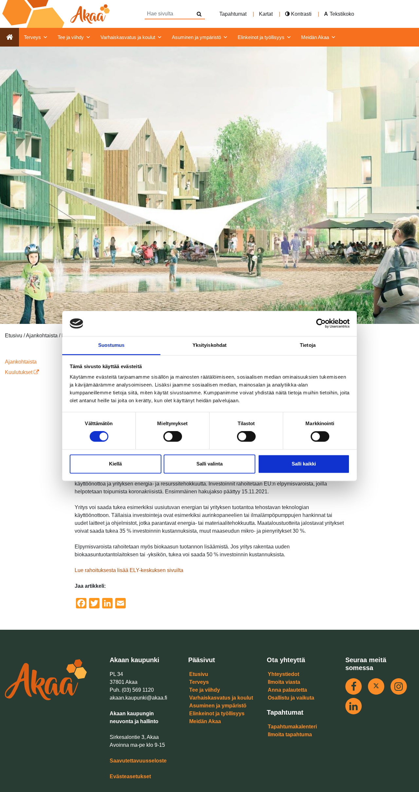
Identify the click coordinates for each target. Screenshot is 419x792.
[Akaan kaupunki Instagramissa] (399, 686)
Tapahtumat (232, 14)
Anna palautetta (287, 690)
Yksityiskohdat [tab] (209, 345)
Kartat (266, 14)
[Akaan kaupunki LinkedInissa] (353, 706)
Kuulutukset (19, 372)
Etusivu (198, 674)
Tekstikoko (342, 14)
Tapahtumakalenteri (292, 726)
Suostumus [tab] (111, 345)
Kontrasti (301, 14)
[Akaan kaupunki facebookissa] (353, 686)
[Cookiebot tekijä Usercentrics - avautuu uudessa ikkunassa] (321, 323)
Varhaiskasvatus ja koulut (127, 37)
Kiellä (115, 463)
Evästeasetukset (130, 776)
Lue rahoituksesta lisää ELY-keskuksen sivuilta (129, 570)
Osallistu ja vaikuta (291, 698)
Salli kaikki (304, 463)
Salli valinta (209, 463)
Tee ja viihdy (71, 37)
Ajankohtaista (21, 362)
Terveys (32, 37)
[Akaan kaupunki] (57, 14)
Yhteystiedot (283, 674)
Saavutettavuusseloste (138, 760)
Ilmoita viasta (284, 682)
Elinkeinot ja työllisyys (261, 37)
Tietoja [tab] (308, 345)
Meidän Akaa (315, 37)
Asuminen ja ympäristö (196, 37)
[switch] (172, 436)
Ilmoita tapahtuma (290, 734)
